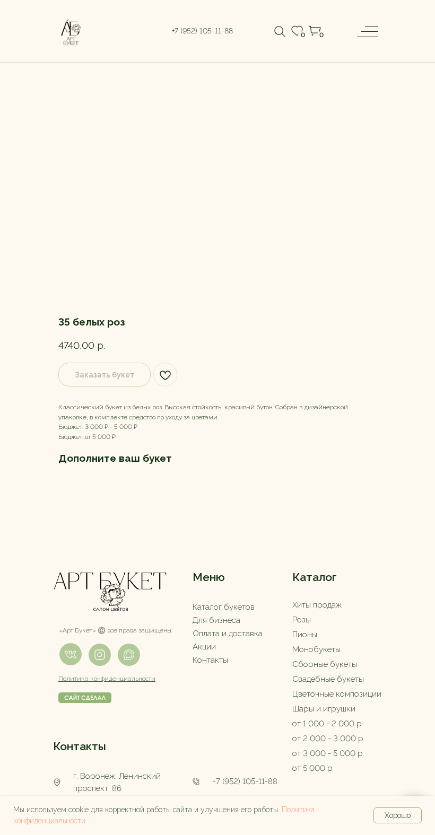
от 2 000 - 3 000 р (327, 738)
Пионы (304, 634)
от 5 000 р (312, 768)
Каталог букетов (224, 607)
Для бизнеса (216, 620)
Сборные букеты (324, 664)
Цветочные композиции (336, 694)
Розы (301, 620)
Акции (204, 647)
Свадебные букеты (328, 679)
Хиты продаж (317, 605)
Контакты (210, 660)
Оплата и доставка (228, 633)
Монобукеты (316, 649)
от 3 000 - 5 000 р (327, 753)
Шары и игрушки (323, 709)
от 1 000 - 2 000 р (327, 723)
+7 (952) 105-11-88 (244, 781)
